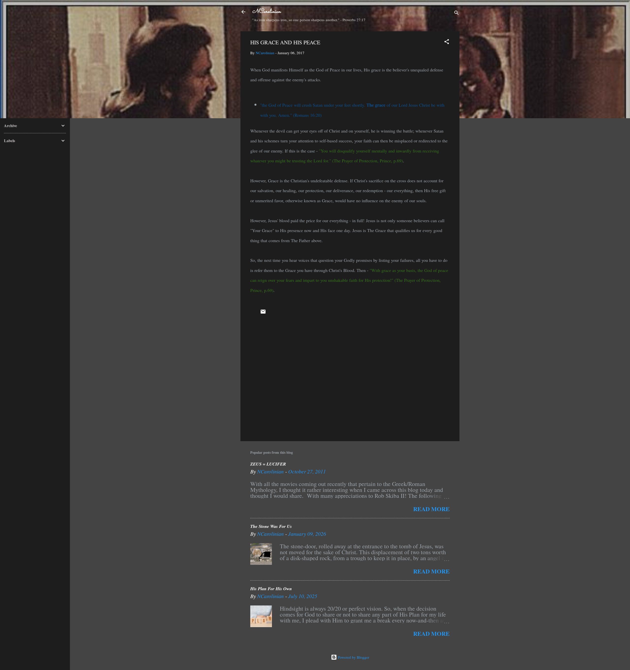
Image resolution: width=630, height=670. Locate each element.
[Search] (456, 13)
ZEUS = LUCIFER (268, 464)
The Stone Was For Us (271, 526)
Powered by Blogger (353, 657)
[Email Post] (263, 313)
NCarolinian (266, 11)
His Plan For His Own (271, 589)
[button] (447, 42)
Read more (431, 508)
